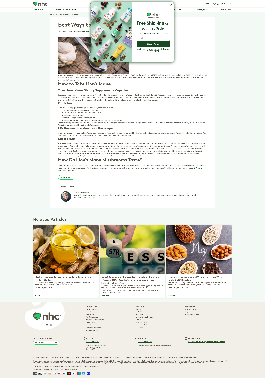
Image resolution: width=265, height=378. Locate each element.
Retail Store (139, 314)
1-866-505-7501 (92, 342)
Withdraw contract (92, 330)
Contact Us (139, 312)
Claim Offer (153, 44)
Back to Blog (66, 177)
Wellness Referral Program (144, 317)
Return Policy (90, 314)
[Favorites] (214, 3)
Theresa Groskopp (81, 32)
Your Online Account (92, 317)
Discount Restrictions (143, 325)
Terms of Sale (90, 322)
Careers (138, 320)
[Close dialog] (171, 5)
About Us (139, 309)
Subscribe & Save (141, 322)
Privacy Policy (90, 325)
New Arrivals (140, 327)
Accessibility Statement (93, 327)
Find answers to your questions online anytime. (206, 342)
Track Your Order (91, 312)
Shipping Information (92, 309)
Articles (52, 14)
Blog (186, 312)
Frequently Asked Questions (95, 320)
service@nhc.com (145, 342)
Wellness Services (191, 309)
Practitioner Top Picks (192, 314)
